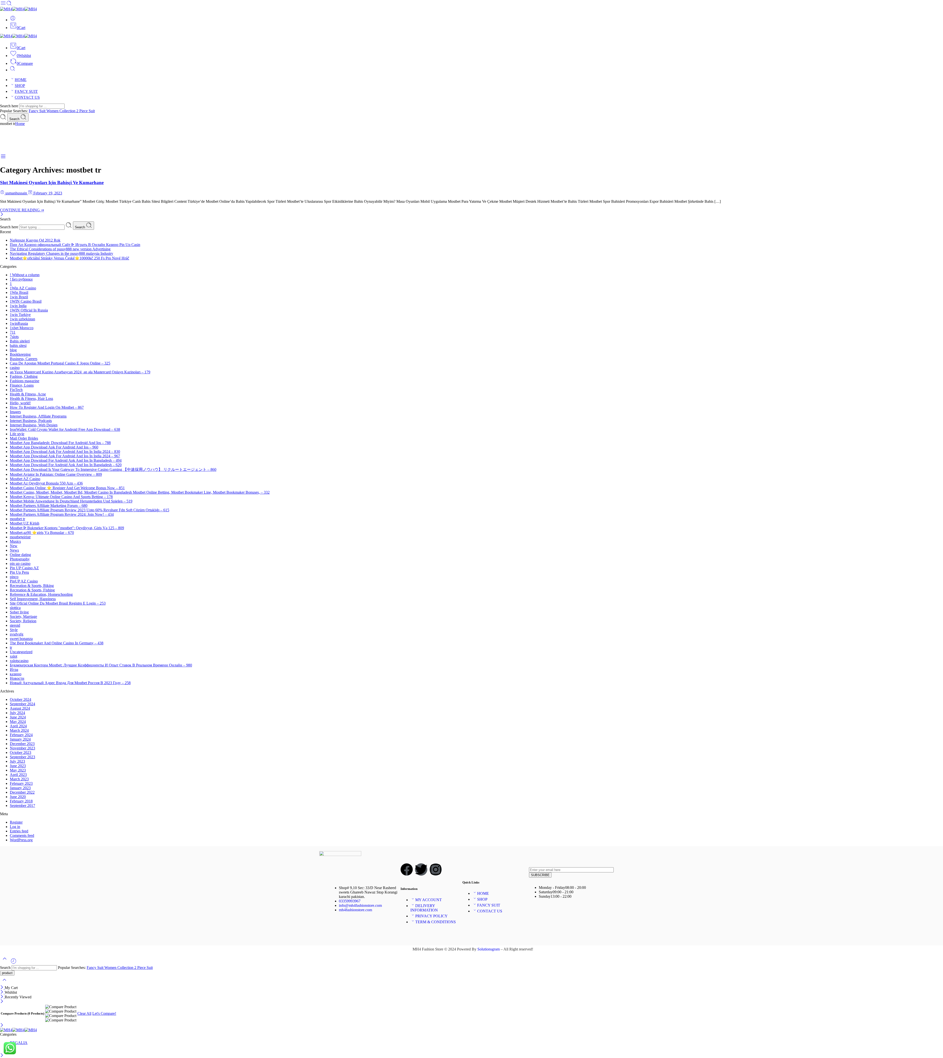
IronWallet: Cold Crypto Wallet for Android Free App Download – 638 (65, 429)
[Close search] (4, 983)
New (13, 546)
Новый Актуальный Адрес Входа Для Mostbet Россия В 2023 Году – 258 (70, 683)
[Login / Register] (13, 20)
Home (20, 124)
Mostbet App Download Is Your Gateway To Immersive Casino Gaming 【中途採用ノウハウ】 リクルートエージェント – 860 (113, 469)
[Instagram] (436, 869)
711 (12, 332)
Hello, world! (20, 403)
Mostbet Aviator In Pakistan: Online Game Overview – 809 (56, 474)
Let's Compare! (104, 1013)
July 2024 (17, 713)
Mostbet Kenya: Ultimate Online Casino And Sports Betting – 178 (61, 497)
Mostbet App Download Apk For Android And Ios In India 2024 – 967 (65, 456)
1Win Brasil (19, 292)
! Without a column (25, 275)
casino (15, 368)
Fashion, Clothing (24, 376)
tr (11, 647)
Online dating (20, 555)
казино (15, 674)
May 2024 (18, 721)
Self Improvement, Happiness (33, 599)
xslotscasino (19, 661)
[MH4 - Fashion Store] (18, 9)
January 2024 (20, 739)
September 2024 (22, 704)
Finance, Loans (22, 385)
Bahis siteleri (20, 341)
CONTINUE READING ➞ (22, 210)
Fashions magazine (24, 381)
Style (14, 630)
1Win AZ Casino (23, 288)
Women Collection (61, 111)
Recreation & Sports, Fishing (32, 590)
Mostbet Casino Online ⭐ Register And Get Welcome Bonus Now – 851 (67, 488)
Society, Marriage (23, 616)
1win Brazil (19, 297)
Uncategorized (21, 652)
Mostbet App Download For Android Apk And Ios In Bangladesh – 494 (66, 460)
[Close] (2, 215)
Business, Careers (23, 359)
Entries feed (19, 831)
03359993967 (350, 901)
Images (15, 412)
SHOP (20, 85)
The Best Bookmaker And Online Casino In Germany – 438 (56, 643)
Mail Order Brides (24, 438)
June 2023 (18, 766)
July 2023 (17, 761)
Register (16, 822)
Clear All (84, 1013)
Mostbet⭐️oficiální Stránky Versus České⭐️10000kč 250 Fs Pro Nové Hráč (69, 258)
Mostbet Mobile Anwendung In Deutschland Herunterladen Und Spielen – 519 (71, 501)
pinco (14, 577)
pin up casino (20, 563)
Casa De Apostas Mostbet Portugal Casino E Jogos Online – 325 (60, 363)
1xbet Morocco (21, 328)
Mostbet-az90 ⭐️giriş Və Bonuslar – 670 (42, 532)
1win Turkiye (20, 314)
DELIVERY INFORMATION (424, 908)
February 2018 (21, 801)
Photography (20, 559)
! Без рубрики (21, 279)
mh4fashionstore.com (355, 910)
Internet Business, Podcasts (31, 421)
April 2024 (18, 726)
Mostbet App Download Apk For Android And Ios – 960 (54, 447)
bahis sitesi (18, 345)
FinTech (16, 390)
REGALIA (19, 1043)
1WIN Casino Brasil (26, 301)
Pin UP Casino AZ (24, 568)
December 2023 (22, 744)
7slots (14, 337)
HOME (21, 80)
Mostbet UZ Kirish (24, 523)
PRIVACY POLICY (431, 916)
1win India (18, 306)
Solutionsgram (488, 949)
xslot (13, 656)
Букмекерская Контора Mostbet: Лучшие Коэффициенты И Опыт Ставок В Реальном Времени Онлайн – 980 (101, 665)
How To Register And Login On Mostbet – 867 (47, 407)
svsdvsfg (16, 634)
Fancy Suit (37, 111)
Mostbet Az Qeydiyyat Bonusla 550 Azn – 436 (46, 483)
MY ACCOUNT (428, 900)
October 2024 (20, 699)
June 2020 (18, 797)
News (14, 550)
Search (14, 119)
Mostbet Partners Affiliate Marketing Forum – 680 (48, 505)
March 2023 (19, 779)
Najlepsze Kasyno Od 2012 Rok (35, 240)
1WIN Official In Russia (29, 310)
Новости (17, 678)
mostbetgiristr (20, 537)
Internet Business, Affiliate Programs (38, 416)
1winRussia (19, 323)
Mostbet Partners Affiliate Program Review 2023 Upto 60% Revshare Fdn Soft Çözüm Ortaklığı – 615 (89, 510)
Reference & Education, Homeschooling (41, 594)
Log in (15, 827)
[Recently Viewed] (13, 963)
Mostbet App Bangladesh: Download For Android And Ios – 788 (60, 443)
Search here (9, 106)
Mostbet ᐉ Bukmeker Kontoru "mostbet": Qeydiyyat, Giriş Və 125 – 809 (67, 528)
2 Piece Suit (85, 111)
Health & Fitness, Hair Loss (31, 398)
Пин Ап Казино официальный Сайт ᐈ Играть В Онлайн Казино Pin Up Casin (75, 245)
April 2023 (18, 775)
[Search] (12, 70)
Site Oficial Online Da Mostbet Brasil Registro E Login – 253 (58, 603)
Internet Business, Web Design (33, 425)
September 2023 (22, 757)
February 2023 (21, 783)
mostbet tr (17, 519)
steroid (15, 625)
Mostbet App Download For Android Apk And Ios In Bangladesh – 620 (66, 465)
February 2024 (21, 735)
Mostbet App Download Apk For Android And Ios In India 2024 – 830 (65, 451)
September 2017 (22, 805)
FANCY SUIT (26, 91)
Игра (14, 669)
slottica (15, 608)
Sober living (19, 612)
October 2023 (20, 752)
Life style (17, 434)
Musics (15, 541)
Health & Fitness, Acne (28, 394)
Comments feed (22, 835)
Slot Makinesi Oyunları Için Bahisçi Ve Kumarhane (52, 182)
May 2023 (18, 770)
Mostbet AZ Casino (25, 479)
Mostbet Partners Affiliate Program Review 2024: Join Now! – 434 (62, 514)
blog (13, 350)
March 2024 (19, 730)
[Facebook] (407, 869)
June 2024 (18, 717)
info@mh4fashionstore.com (360, 905)
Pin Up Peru (19, 572)
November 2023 (22, 748)
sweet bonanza (21, 639)
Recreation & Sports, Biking (32, 585)
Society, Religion (23, 621)
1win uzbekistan (22, 319)
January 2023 (20, 788)
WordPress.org (21, 840)
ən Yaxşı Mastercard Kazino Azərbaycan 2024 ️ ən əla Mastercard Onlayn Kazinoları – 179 (80, 372)
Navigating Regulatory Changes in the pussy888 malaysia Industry (61, 253)
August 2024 (20, 708)
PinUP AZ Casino (24, 581)
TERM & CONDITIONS (435, 922)
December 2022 (22, 792)
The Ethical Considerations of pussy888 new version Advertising (60, 249)
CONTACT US (27, 97)
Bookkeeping (20, 354)
